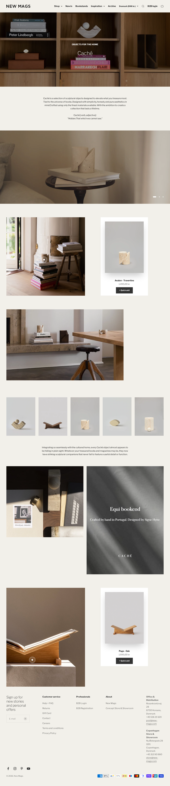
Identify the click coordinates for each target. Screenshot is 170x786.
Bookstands (81, 6)
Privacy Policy (49, 733)
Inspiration (96, 6)
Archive (112, 6)
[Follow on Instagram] (15, 768)
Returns (46, 708)
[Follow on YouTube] (28, 768)
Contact (46, 718)
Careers (46, 723)
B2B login (153, 6)
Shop (57, 6)
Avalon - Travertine (124, 280)
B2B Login (81, 703)
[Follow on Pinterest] (22, 768)
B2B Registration (84, 708)
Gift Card (46, 713)
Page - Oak (124, 651)
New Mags (111, 703)
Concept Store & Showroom (119, 708)
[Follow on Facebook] (8, 768)
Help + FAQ (47, 703)
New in (68, 6)
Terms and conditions (52, 728)
